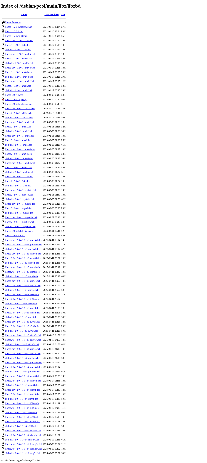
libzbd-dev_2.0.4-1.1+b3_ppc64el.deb (23, 240)
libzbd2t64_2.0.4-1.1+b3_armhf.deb (22, 312)
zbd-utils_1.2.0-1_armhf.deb (18, 90)
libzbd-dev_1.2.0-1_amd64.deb (20, 54)
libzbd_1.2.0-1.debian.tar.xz (18, 27)
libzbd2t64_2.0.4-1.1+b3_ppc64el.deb (23, 244)
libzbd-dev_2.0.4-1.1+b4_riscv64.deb (23, 430)
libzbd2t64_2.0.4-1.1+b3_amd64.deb (23, 258)
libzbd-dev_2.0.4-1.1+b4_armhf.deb (22, 389)
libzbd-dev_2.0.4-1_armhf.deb (19, 122)
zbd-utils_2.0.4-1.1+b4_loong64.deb (22, 453)
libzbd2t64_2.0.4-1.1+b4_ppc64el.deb (23, 367)
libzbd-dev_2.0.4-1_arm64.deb (20, 149)
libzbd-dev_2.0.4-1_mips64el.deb (21, 217)
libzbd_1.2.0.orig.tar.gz (16, 36)
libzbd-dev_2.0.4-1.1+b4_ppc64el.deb (23, 362)
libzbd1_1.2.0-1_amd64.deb (18, 58)
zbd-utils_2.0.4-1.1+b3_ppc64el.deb (22, 249)
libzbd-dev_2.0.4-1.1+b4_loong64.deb (23, 444)
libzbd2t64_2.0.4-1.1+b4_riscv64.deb (23, 435)
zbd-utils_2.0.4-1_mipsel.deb (19, 213)
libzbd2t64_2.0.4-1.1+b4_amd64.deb (23, 380)
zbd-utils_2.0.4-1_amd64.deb (19, 172)
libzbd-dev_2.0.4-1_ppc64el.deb (20, 190)
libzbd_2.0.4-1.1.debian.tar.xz (19, 231)
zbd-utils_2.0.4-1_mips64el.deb (20, 226)
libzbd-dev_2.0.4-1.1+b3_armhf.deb (22, 308)
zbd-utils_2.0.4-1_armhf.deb (18, 131)
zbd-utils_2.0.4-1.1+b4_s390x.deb (21, 426)
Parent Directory (13, 22)
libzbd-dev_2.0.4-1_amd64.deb (20, 163)
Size (63, 14)
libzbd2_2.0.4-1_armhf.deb (18, 126)
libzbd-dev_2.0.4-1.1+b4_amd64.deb (23, 376)
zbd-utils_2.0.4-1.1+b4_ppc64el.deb (22, 371)
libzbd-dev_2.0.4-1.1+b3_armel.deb (22, 267)
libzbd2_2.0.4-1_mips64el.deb (19, 222)
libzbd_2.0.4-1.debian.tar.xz (18, 104)
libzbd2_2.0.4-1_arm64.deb (18, 154)
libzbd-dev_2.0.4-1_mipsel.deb (20, 203)
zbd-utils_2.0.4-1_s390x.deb (19, 117)
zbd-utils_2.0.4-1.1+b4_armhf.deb (21, 399)
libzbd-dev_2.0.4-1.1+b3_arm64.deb (22, 281)
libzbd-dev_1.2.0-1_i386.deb (19, 40)
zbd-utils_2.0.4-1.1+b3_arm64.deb (21, 290)
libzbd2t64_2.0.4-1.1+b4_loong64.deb (23, 448)
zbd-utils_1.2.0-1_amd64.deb (19, 63)
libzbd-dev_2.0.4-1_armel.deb (19, 135)
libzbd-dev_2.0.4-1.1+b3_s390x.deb (22, 321)
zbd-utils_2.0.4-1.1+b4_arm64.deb (21, 358)
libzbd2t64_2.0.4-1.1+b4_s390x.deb (22, 421)
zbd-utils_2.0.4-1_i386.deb (18, 185)
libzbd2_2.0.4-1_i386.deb (17, 181)
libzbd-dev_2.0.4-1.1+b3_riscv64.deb (23, 335)
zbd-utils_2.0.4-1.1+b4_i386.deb (21, 412)
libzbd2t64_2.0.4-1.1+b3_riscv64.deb (23, 340)
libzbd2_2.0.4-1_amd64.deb (18, 167)
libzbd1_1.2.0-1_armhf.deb (18, 86)
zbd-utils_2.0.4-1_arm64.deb (19, 158)
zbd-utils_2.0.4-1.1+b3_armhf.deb (21, 317)
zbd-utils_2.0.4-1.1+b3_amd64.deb (22, 262)
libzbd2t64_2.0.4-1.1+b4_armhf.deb (22, 394)
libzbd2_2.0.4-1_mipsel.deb (18, 208)
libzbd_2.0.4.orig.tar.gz (16, 99)
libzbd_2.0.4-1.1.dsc (15, 235)
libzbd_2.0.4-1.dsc (14, 95)
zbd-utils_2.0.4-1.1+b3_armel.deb (21, 276)
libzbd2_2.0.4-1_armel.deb (18, 140)
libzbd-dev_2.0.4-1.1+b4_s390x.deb (22, 417)
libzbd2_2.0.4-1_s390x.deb (18, 113)
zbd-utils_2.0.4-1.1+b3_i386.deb (21, 303)
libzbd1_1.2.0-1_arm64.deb (18, 72)
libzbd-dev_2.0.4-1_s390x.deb (20, 108)
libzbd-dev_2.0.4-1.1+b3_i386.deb (22, 294)
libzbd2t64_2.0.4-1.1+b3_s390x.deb (22, 326)
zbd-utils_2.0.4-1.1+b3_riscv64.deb (22, 344)
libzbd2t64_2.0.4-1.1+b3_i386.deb (22, 299)
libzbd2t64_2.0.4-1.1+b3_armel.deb (22, 272)
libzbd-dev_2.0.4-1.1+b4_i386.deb (22, 403)
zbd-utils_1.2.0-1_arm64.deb (19, 76)
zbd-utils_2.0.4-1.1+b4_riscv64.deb (22, 439)
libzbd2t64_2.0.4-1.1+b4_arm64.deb (22, 353)
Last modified (52, 14)
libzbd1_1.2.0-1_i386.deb (17, 45)
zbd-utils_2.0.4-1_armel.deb (18, 144)
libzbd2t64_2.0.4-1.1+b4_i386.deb (22, 408)
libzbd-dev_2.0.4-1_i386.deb (19, 176)
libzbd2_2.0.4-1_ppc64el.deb (19, 194)
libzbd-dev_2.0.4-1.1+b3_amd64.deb (23, 253)
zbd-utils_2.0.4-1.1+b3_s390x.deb (21, 330)
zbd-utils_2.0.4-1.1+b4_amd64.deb (22, 385)
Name (24, 14)
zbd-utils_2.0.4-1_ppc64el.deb (19, 199)
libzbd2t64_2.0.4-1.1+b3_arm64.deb (22, 285)
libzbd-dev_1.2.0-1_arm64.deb (20, 67)
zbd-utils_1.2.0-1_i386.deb (18, 49)
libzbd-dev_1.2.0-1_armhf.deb (19, 81)
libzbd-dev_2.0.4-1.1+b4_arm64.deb (22, 349)
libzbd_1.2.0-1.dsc (14, 31)
